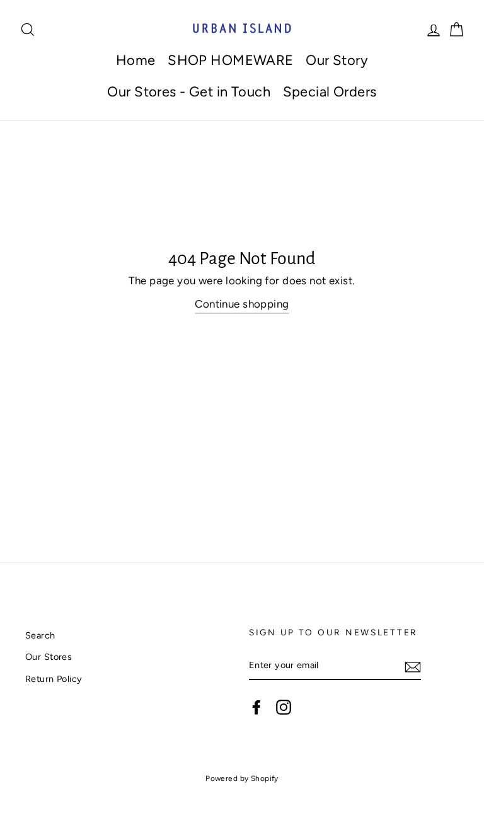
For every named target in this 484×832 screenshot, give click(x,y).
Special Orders (330, 91)
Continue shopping (242, 304)
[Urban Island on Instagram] (283, 706)
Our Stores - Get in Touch (188, 91)
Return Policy (54, 679)
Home (136, 60)
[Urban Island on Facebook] (256, 706)
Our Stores (48, 656)
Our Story (337, 60)
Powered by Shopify (242, 778)
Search (40, 635)
